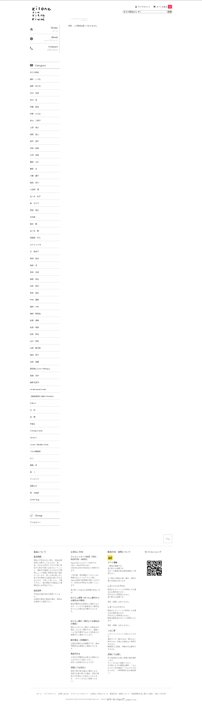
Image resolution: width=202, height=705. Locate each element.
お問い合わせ (63, 694)
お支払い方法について (99, 694)
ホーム (39, 694)
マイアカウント (144, 7)
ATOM (163, 694)
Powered (103, 699)
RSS (156, 694)
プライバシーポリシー (79, 694)
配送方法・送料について (120, 694)
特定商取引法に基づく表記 (142, 694)
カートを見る (163, 7)
